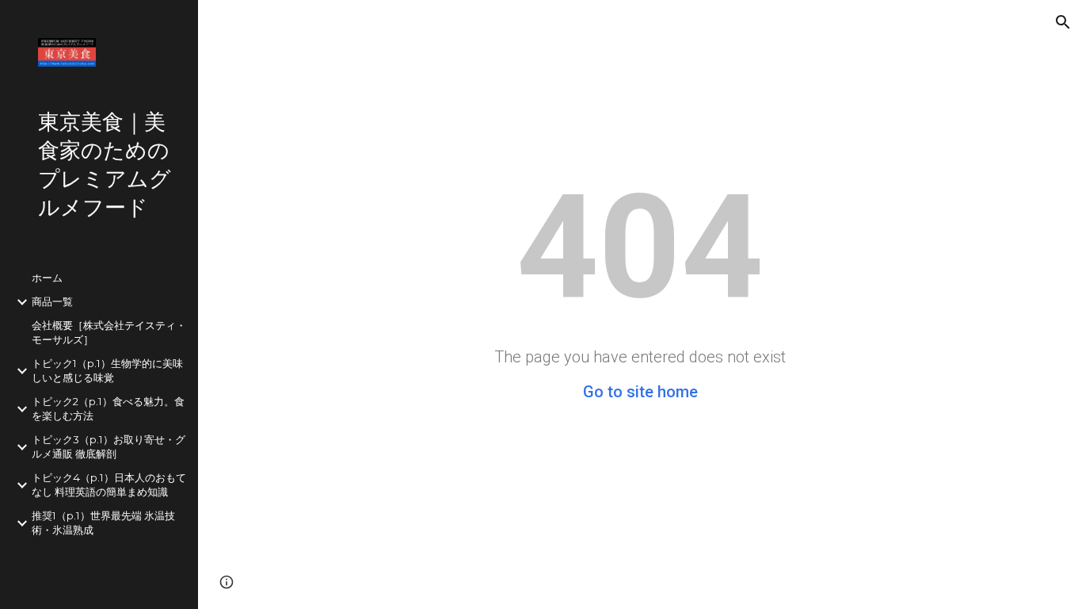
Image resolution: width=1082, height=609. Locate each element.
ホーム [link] (47, 277)
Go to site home (640, 391)
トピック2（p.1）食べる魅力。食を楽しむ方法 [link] (108, 408)
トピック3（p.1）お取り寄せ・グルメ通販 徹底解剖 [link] (108, 446)
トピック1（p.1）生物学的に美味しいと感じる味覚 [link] (107, 370)
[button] (1063, 22)
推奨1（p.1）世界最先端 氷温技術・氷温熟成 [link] (103, 522)
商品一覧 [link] (52, 301)
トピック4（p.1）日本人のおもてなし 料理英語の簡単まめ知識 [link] (109, 484)
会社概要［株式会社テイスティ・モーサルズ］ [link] (109, 332)
